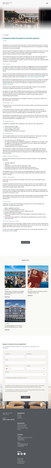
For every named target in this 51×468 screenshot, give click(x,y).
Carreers (19, 416)
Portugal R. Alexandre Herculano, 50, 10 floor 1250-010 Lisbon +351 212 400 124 (24, 438)
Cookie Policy (20, 460)
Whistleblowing (20, 463)
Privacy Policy (38, 387)
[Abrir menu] (47, 3)
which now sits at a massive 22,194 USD (34, 77)
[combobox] (36, 368)
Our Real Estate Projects (22, 428)
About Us (19, 415)
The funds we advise (21, 426)
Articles (19, 429)
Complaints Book (21, 461)
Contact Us (19, 418)
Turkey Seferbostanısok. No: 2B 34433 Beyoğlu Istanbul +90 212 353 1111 (22, 444)
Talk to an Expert (25, 242)
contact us (11, 231)
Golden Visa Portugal (21, 425)
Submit (25, 397)
